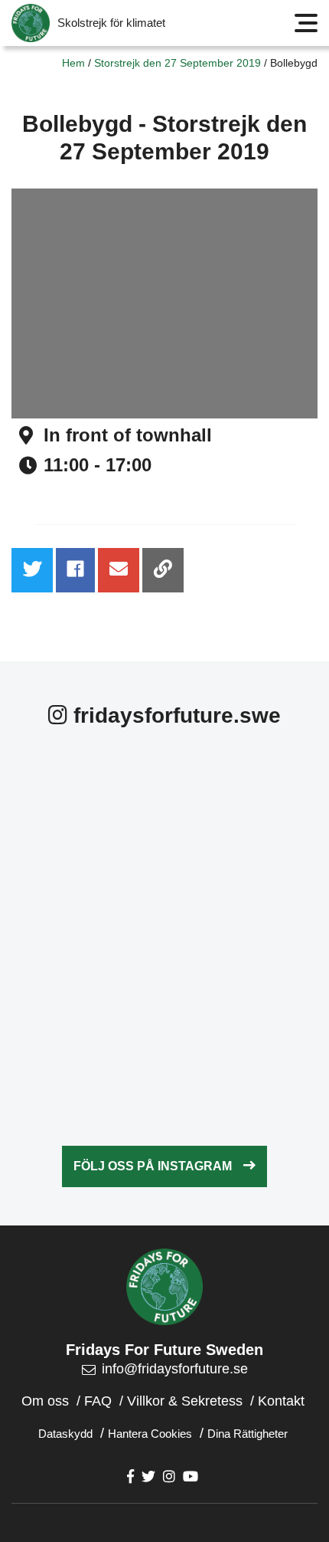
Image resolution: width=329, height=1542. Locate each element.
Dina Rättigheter (247, 1433)
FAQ (98, 1401)
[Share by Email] (118, 570)
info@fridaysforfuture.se (175, 1368)
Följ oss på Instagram (152, 1166)
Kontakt (281, 1401)
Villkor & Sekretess (185, 1401)
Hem (73, 63)
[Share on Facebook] (75, 570)
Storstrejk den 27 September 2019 (177, 63)
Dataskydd (65, 1433)
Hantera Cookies (150, 1433)
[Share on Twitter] (32, 570)
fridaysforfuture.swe (174, 715)
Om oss (45, 1401)
